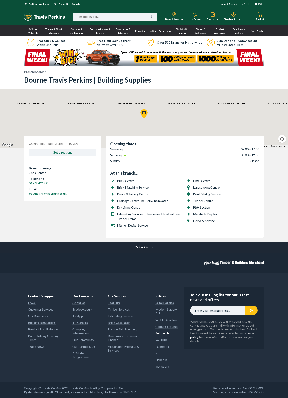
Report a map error (278, 146)
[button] (144, 113)
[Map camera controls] (282, 139)
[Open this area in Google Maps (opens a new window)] (7, 145)
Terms (265, 146)
